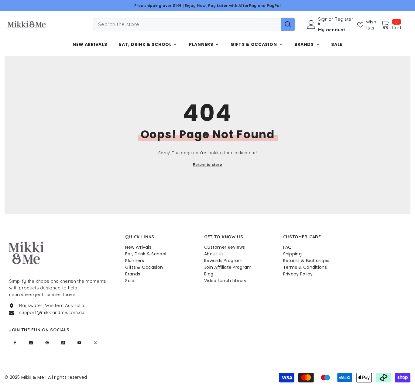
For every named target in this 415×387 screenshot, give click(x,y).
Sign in (323, 21)
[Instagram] (31, 342)
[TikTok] (63, 342)
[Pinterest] (47, 342)
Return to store (207, 164)
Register (343, 19)
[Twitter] (95, 342)
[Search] (194, 24)
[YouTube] (79, 342)
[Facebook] (15, 342)
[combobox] (187, 24)
